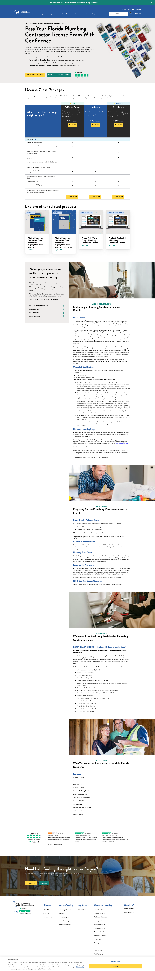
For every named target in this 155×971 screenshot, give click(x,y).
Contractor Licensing (37, 14)
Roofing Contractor (99, 921)
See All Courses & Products (59, 75)
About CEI (46, 910)
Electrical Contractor (100, 947)
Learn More (72, 197)
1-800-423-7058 (128, 9)
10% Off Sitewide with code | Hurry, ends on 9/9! (74, 2)
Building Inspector (99, 943)
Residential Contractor (100, 917)
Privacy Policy (80, 967)
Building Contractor (99, 913)
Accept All (116, 966)
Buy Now (72, 125)
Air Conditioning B (99, 928)
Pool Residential (98, 954)
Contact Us (138, 9)
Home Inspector (98, 939)
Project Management (64, 917)
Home (26, 23)
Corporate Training (64, 921)
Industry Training (78, 14)
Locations (46, 913)
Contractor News (48, 917)
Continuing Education (51, 14)
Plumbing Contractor (100, 935)
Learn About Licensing (35, 75)
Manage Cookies (115, 961)
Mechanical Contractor (100, 932)
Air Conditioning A (99, 924)
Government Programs (65, 924)
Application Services (65, 14)
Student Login (82, 910)
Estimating (61, 913)
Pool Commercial (99, 950)
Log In (138, 14)
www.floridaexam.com (122, 443)
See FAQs (44, 883)
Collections (33, 23)
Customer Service (129, 912)
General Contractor (99, 910)
